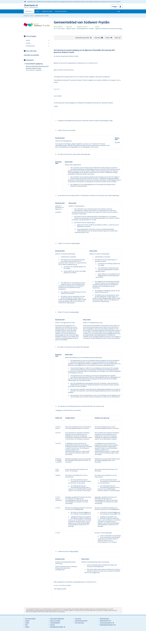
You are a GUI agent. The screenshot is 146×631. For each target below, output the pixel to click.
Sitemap (52, 625)
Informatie (97, 37)
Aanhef (28, 40)
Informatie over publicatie (31, 55)
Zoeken (27, 627)
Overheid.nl (28, 11)
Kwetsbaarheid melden (56, 627)
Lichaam (28, 43)
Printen (108, 37)
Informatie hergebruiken (57, 618)
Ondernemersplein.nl (106, 623)
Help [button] (118, 11)
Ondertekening (30, 46)
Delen (116, 37)
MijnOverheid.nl (104, 618)
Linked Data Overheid (81, 620)
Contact (27, 620)
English (27, 623)
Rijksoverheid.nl (104, 620)
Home (37, 11)
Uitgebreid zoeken (47, 11)
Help (26, 625)
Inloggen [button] (114, 6)
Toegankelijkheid (55, 623)
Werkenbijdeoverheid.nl (107, 625)
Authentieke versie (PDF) (82, 38)
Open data (78, 618)
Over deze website (30, 618)
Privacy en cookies (55, 620)
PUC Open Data (79, 623)
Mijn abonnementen (61, 11)
